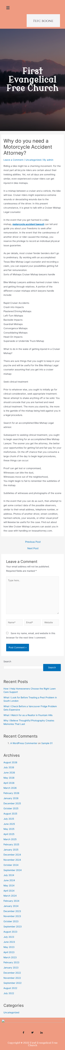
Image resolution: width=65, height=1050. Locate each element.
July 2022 (9, 993)
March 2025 (10, 839)
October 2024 (11, 865)
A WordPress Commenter (23, 743)
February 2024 (11, 901)
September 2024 (13, 870)
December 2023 (12, 911)
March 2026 (10, 788)
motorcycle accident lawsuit (28, 224)
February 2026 (11, 793)
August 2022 (10, 988)
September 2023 (13, 926)
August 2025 (10, 813)
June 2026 (9, 772)
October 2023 (11, 921)
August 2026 (10, 762)
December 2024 (12, 854)
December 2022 (12, 972)
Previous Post (33, 542)
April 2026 (9, 783)
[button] (8, 8)
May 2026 (9, 777)
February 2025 (11, 844)
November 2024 (12, 859)
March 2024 (10, 895)
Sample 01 (46, 743)
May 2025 (9, 829)
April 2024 (9, 890)
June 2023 (9, 942)
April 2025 (9, 834)
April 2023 (9, 952)
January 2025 (11, 849)
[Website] (50, 623)
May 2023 (9, 947)
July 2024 (9, 875)
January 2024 (11, 906)
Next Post (32, 548)
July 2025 (9, 818)
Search (7, 661)
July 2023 (9, 937)
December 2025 (12, 803)
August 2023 (10, 931)
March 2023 (10, 957)
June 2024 (9, 880)
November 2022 (12, 978)
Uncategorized (33, 159)
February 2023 (11, 962)
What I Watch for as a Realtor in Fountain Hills (28, 715)
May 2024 (9, 885)
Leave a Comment (13, 159)
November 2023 (12, 916)
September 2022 (13, 983)
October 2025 (11, 808)
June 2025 (9, 824)
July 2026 (9, 767)
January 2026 (11, 798)
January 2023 (11, 967)
